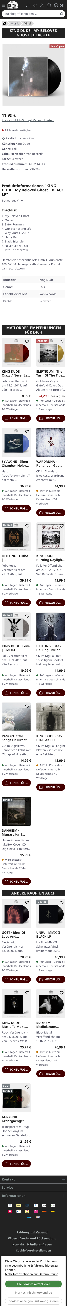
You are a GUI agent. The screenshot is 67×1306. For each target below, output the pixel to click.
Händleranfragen (39, 1244)
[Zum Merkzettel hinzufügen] (26, 341)
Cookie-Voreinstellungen (33, 1250)
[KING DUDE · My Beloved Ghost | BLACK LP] (33, 75)
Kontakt (18, 1244)
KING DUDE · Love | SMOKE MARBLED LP (16, 648)
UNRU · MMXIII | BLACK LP (49, 934)
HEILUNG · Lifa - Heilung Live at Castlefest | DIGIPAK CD (48, 648)
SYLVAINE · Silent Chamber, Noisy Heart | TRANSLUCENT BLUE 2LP (15, 463)
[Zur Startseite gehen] (13, 5)
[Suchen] (61, 13)
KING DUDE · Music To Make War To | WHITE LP (14, 1024)
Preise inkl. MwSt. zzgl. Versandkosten (28, 120)
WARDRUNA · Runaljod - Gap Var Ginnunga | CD (48, 463)
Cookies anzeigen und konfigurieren (34, 1301)
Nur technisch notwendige (33, 1292)
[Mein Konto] (41, 5)
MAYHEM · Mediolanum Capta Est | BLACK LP (50, 1024)
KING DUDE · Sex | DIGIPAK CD (50, 738)
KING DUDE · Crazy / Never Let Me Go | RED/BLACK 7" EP (15, 373)
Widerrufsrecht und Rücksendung (32, 1238)
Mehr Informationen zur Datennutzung (31, 1274)
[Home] (4, 23)
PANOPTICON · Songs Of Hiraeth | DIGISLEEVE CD (15, 738)
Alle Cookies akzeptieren (33, 1284)
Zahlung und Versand (32, 1232)
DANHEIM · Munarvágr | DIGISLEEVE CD (13, 832)
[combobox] (29, 13)
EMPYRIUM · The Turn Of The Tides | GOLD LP (50, 373)
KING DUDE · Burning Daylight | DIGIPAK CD (49, 558)
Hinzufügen (19, 418)
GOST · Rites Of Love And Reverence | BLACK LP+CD (13, 934)
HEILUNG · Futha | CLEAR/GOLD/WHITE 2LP (16, 558)
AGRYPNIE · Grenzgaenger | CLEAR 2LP (14, 1119)
